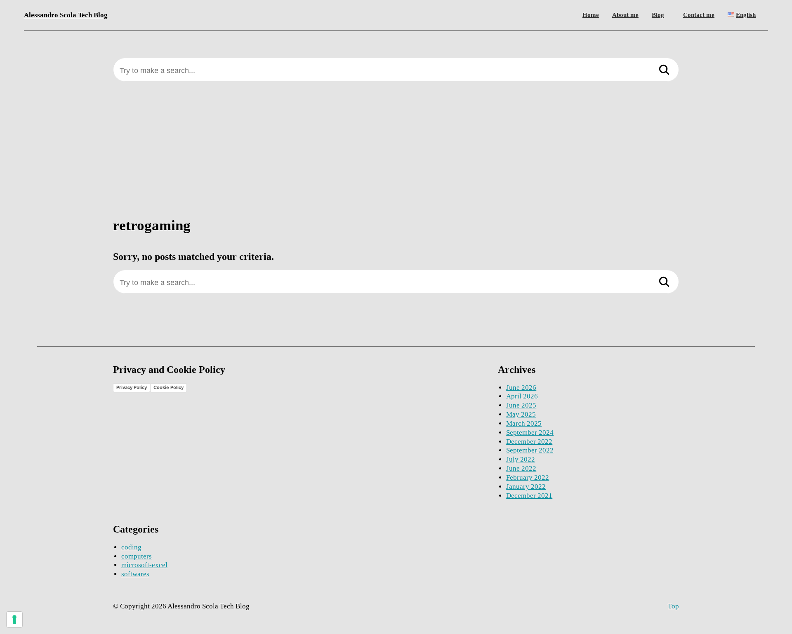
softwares (135, 574)
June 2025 (521, 405)
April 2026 (522, 396)
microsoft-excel (144, 565)
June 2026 (521, 387)
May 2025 (521, 414)
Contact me (698, 15)
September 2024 (530, 432)
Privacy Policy (131, 387)
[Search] (664, 71)
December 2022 (529, 441)
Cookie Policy (168, 387)
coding (131, 547)
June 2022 (521, 468)
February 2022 (527, 477)
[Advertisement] (396, 156)
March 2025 (524, 423)
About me (625, 15)
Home (590, 15)
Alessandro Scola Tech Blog (66, 15)
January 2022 (526, 486)
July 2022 (520, 459)
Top (673, 606)
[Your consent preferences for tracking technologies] (14, 619)
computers (136, 556)
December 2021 (529, 496)
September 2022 (530, 450)
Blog (658, 15)
